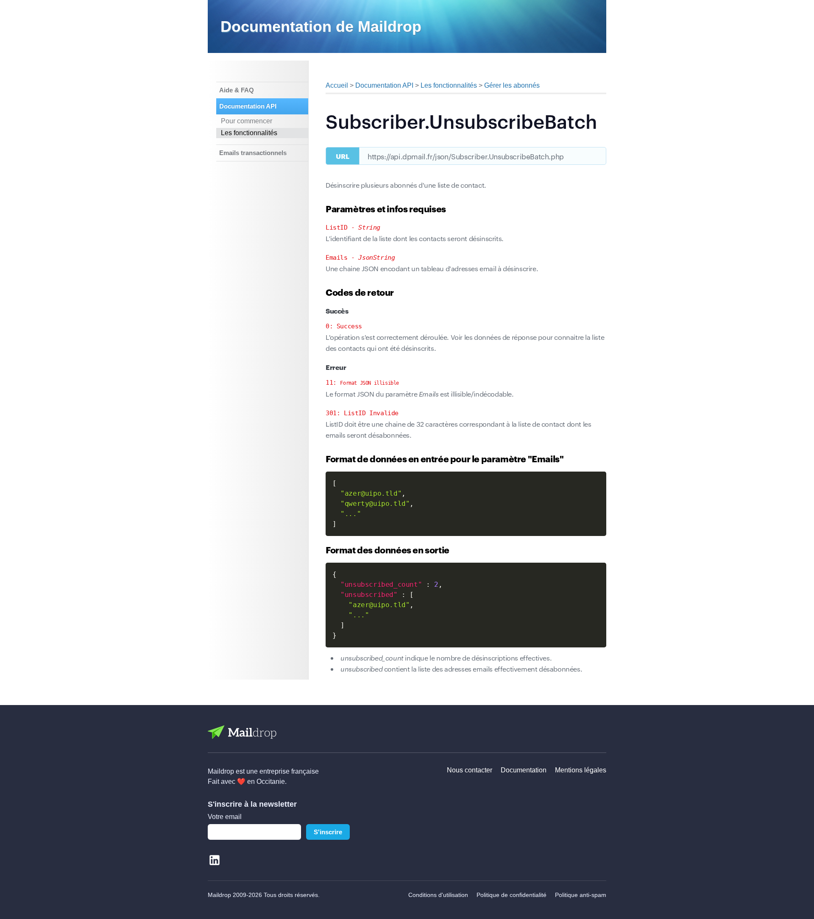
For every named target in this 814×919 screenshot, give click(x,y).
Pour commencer (246, 121)
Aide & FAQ (236, 90)
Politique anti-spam (580, 894)
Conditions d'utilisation (438, 894)
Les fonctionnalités (249, 132)
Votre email (225, 816)
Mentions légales (580, 770)
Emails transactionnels (253, 152)
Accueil (337, 85)
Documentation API (247, 106)
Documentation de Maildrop (320, 26)
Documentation (523, 770)
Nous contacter (469, 770)
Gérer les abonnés (512, 85)
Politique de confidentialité (511, 894)
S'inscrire (328, 832)
